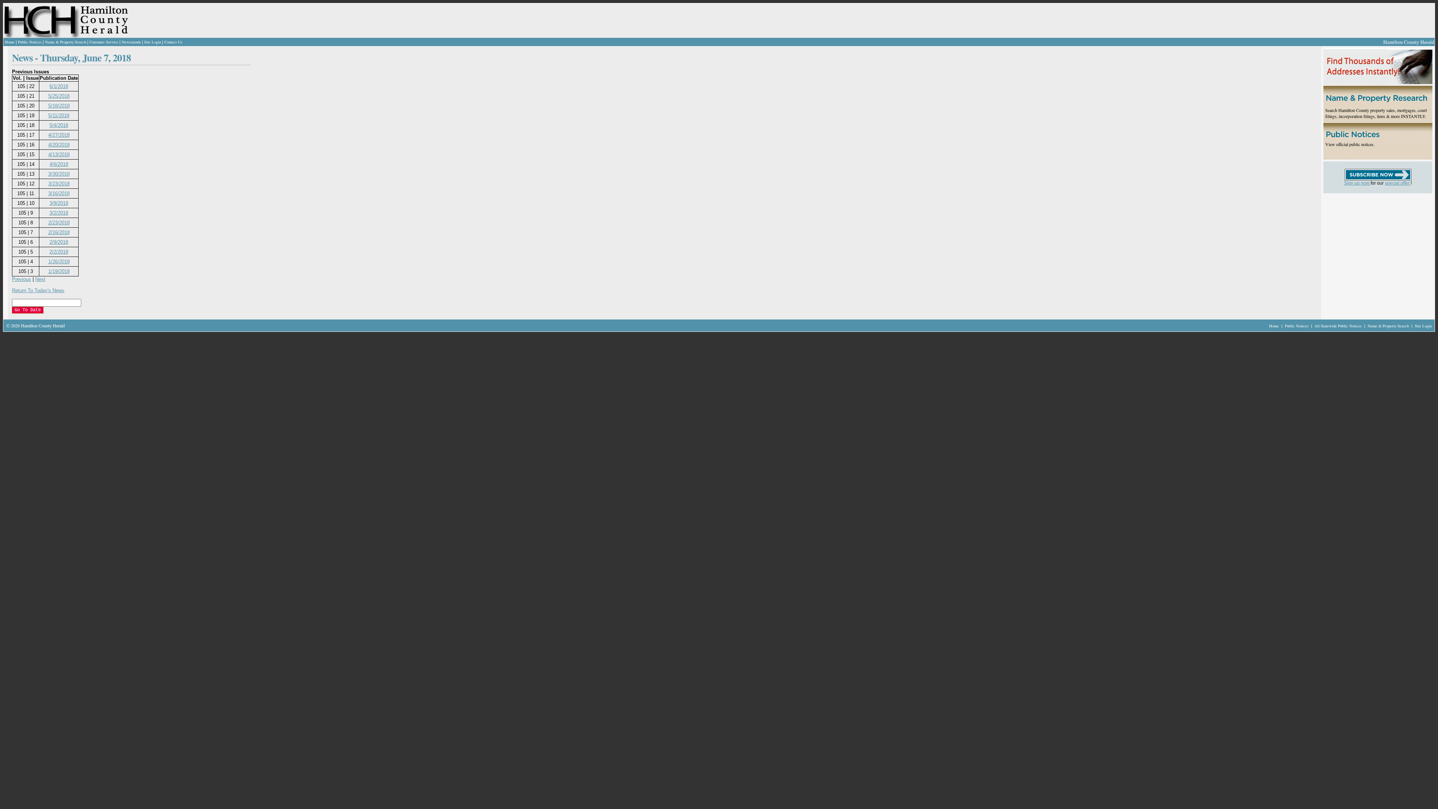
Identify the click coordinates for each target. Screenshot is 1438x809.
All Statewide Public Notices (1338, 325)
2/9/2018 (58, 242)
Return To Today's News (38, 290)
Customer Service (104, 42)
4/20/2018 (59, 145)
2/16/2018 (59, 232)
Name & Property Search (65, 42)
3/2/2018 (58, 213)
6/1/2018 (58, 86)
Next (40, 279)
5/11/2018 (58, 115)
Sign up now (1357, 183)
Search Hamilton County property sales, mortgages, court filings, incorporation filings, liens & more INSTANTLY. (1376, 113)
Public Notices (30, 42)
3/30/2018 (59, 174)
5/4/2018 (58, 125)
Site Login (152, 42)
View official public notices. (1350, 144)
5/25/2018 (59, 96)
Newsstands (131, 42)
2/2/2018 (58, 252)
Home (10, 42)
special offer (1398, 183)
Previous (21, 279)
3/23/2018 (59, 184)
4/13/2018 (59, 154)
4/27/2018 (59, 135)
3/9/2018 (58, 203)
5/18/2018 (59, 106)
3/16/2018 (59, 193)
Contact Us (173, 42)
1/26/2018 (59, 261)
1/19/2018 (59, 271)
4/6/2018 (58, 164)
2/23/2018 (59, 222)
